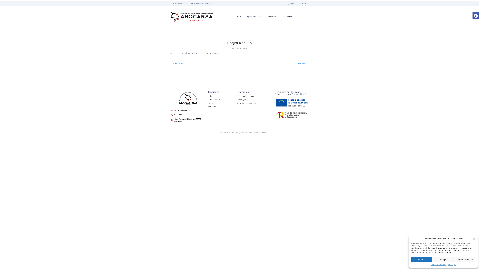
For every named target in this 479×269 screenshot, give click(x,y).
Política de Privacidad (438, 265)
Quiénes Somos (214, 99)
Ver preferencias (465, 259)
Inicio (210, 96)
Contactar (212, 107)
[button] (476, 15)
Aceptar (421, 259)
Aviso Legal (452, 265)
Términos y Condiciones (246, 103)
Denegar (443, 259)
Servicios (211, 103)
